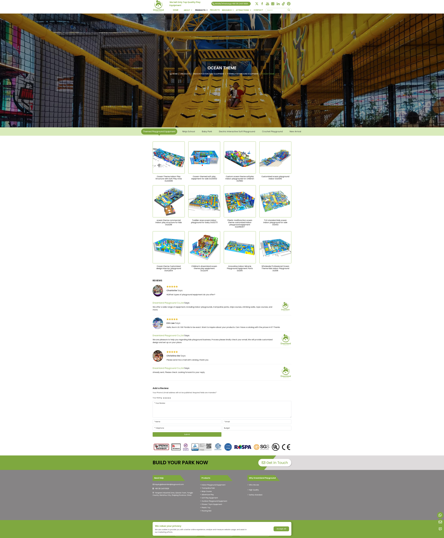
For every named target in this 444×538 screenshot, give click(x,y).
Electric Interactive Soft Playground (237, 131)
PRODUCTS (200, 10)
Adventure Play (208, 494)
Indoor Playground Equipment (213, 485)
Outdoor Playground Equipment (214, 501)
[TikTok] (283, 3)
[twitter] (256, 3)
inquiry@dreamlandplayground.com (169, 484)
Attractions (242, 10)
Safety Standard (255, 495)
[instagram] (272, 3)
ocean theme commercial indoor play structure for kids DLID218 (169, 222)
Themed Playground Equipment (159, 131)
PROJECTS (215, 10)
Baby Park (207, 131)
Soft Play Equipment (210, 498)
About (187, 10)
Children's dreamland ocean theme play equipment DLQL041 (204, 268)
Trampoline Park (208, 488)
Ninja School (188, 131)
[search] (288, 10)
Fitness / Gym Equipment (212, 504)
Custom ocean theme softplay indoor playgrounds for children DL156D (239, 178)
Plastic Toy (206, 507)
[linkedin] (278, 3)
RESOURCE (227, 10)
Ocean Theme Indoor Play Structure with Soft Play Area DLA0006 (169, 178)
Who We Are (254, 485)
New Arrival (295, 131)
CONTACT (258, 10)
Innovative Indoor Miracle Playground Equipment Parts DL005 (240, 268)
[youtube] (267, 3)
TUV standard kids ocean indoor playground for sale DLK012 (275, 222)
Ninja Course (207, 491)
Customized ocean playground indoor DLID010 (275, 177)
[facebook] (262, 3)
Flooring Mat (206, 511)
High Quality (254, 490)
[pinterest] (288, 3)
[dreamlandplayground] (161, 447)
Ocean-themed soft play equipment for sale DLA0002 (204, 177)
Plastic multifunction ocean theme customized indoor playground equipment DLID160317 (239, 223)
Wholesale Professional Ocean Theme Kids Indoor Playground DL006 (275, 268)
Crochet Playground (272, 131)
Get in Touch (277, 462)
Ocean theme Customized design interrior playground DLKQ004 (168, 268)
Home (175, 10)
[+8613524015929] (440, 515)
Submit (187, 434)
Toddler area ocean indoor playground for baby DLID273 (204, 221)
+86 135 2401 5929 (162, 488)
